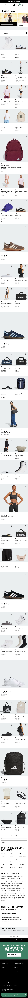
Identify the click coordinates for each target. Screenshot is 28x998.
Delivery (16, 971)
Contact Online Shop (18, 963)
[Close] (3, 995)
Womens (21, 859)
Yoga (11, 864)
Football (3, 856)
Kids (20, 853)
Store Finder (5, 963)
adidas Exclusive (6, 974)
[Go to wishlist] (5, 5)
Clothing (3, 853)
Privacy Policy (17, 982)
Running (3, 867)
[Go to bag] (25, 5)
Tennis (11, 856)
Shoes (11, 853)
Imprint (16, 985)
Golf (2, 859)
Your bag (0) (19, 939)
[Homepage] (14, 5)
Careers (4, 971)
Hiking (2, 864)
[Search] (22, 5)
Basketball (13, 867)
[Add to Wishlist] (11, 38)
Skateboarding (22, 856)
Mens (2, 861)
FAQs (3, 967)
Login (7, 939)
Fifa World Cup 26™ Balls (22, 867)
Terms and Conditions (7, 985)
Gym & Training (12, 862)
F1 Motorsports (23, 861)
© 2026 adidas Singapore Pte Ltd (7, 990)
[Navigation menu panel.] (2, 5)
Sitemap (16, 967)
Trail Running (13, 859)
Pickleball (21, 864)
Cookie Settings (5, 982)
